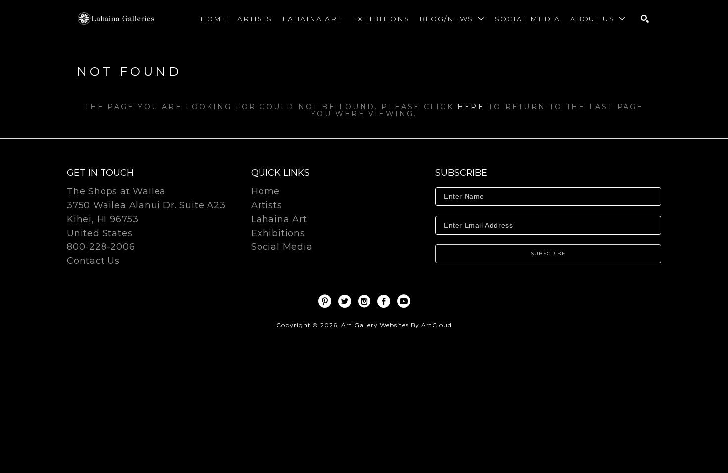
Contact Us (93, 260)
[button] (452, 18)
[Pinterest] (326, 301)
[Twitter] (346, 301)
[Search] (645, 19)
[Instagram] (366, 301)
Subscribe (548, 253)
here (471, 106)
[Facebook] (385, 301)
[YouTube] (403, 301)
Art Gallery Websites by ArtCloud (396, 325)
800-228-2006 (101, 247)
